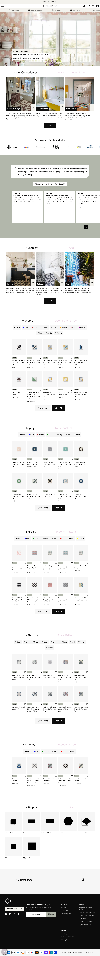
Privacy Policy (66, 940)
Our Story (64, 910)
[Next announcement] (96, 2)
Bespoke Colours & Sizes (85, 908)
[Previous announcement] (4, 2)
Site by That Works (88, 952)
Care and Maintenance (87, 912)
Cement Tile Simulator (87, 915)
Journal (63, 907)
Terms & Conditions (68, 937)
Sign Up (51, 914)
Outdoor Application (86, 921)
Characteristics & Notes (85, 925)
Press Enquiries (66, 913)
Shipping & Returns (67, 934)
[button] (81, 227)
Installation (82, 918)
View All (50, 125)
